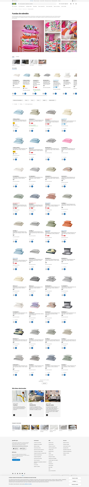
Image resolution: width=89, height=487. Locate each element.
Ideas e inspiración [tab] (41, 6)
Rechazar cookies (75, 484)
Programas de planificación (67, 451)
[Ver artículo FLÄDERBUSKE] (36, 305)
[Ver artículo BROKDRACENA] (47, 75)
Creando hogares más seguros (53, 460)
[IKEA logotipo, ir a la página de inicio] (14, 4)
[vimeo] (20, 473)
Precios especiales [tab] (49, 6)
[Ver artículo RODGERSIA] (52, 112)
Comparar (16, 128)
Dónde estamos (51, 444)
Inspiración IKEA (51, 451)
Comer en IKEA (51, 454)
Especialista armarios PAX (67, 449)
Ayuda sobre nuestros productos (39, 449)
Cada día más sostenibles (52, 458)
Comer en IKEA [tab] (63, 6)
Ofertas (21, 104)
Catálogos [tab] (17, 56)
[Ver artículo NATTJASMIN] (67, 75)
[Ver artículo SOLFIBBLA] (68, 196)
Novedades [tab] (35, 6)
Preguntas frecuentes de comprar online (40, 453)
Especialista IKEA (65, 447)
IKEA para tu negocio (52, 456)
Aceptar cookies (75, 478)
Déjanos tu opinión (37, 466)
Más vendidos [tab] (14, 68)
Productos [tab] (15, 6)
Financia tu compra (66, 453)
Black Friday (50, 467)
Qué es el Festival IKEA (52, 470)
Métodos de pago (36, 446)
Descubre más (14, 457)
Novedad (15, 104)
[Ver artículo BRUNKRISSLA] (52, 251)
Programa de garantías (37, 456)
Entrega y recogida (66, 444)
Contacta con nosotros (37, 442)
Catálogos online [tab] (29, 6)
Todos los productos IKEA (52, 447)
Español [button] (75, 0)
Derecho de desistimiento (38, 454)
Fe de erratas (36, 464)
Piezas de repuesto (37, 460)
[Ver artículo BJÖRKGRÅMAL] (36, 251)
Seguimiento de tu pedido (38, 444)
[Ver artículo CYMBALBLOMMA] (27, 75)
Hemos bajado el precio (28, 104)
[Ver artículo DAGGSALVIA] (68, 169)
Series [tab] (13, 56)
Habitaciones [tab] (22, 6)
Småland (64, 454)
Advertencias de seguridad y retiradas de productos (40, 462)
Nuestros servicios (66, 442)
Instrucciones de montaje (38, 458)
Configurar (74, 481)
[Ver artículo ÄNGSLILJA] (57, 75)
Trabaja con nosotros (52, 446)
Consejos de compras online (38, 451)
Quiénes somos (51, 442)
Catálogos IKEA (51, 449)
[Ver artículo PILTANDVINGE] (16, 75)
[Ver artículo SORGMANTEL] (37, 75)
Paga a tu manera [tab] (57, 6)
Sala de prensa (51, 463)
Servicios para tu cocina (66, 446)
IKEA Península (51, 465)
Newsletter (50, 461)
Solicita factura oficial (37, 447)
